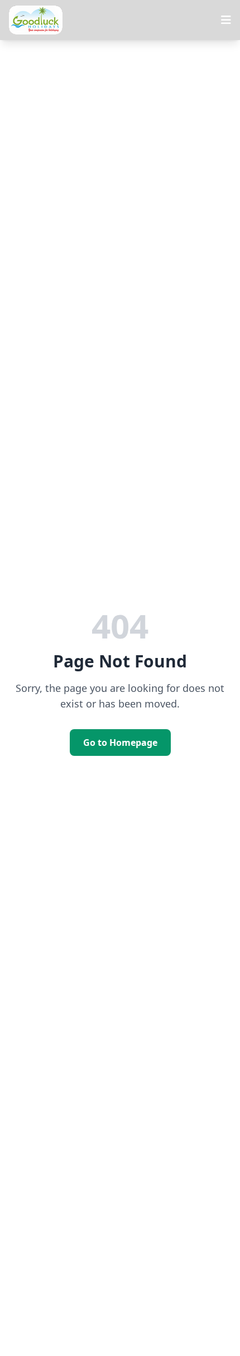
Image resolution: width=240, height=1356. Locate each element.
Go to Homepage (120, 742)
